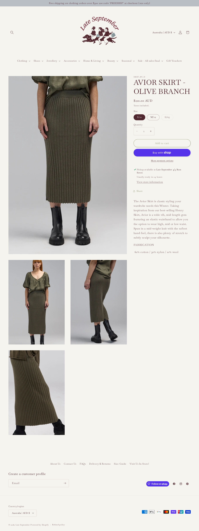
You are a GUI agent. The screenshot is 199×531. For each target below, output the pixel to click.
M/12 (153, 117)
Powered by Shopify (39, 525)
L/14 (169, 118)
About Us (55, 463)
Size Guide (120, 463)
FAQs (83, 463)
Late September (23, 525)
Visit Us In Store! (139, 463)
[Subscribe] (65, 483)
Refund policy (58, 524)
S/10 (139, 117)
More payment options (162, 160)
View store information (150, 181)
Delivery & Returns (100, 463)
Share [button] (140, 191)
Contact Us (70, 463)
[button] (12, 32)
